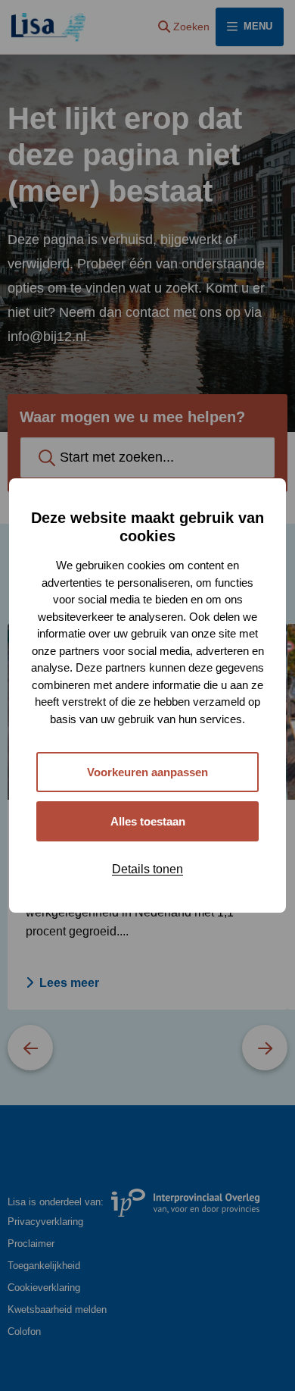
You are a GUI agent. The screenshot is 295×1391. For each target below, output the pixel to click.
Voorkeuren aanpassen (147, 772)
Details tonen (147, 869)
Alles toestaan (147, 821)
